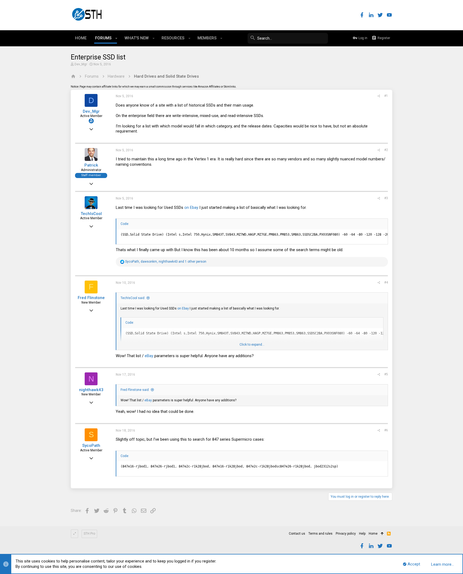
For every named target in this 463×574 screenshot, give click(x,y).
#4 (386, 282)
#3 (386, 198)
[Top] (382, 534)
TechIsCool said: (133, 298)
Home (373, 533)
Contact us (297, 533)
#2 (386, 150)
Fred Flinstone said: (135, 390)
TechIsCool (91, 213)
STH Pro (89, 533)
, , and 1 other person (165, 261)
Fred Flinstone (91, 297)
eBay (149, 355)
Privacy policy (346, 533)
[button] (116, 38)
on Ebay (191, 207)
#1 (386, 96)
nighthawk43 (91, 389)
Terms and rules (320, 533)
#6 (386, 430)
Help (362, 533)
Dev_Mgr (80, 64)
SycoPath (91, 445)
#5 (386, 374)
